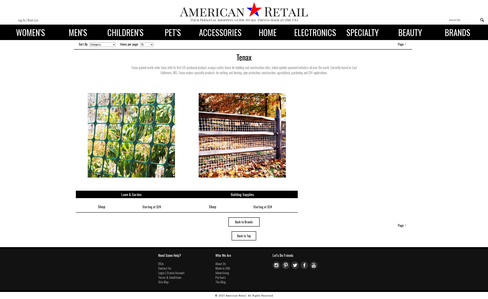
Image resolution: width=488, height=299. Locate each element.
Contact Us (164, 268)
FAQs (161, 263)
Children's (125, 32)
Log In (21, 20)
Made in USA (222, 268)
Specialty (362, 32)
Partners (220, 277)
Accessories (220, 32)
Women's (30, 32)
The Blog (220, 282)
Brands (457, 32)
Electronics (315, 32)
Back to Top (244, 236)
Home (268, 32)
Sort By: (83, 44)
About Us (220, 263)
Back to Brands (244, 222)
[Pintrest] (286, 267)
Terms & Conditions (169, 277)
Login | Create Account (171, 273)
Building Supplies (242, 194)
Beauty (410, 32)
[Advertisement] (452, 75)
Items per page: (129, 44)
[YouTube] (314, 267)
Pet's (173, 32)
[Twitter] (296, 267)
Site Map (163, 282)
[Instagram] (277, 267)
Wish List (32, 20)
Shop (101, 206)
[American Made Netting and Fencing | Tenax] (131, 188)
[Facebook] (305, 267)
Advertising (222, 273)
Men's (78, 32)
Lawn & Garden (131, 194)
